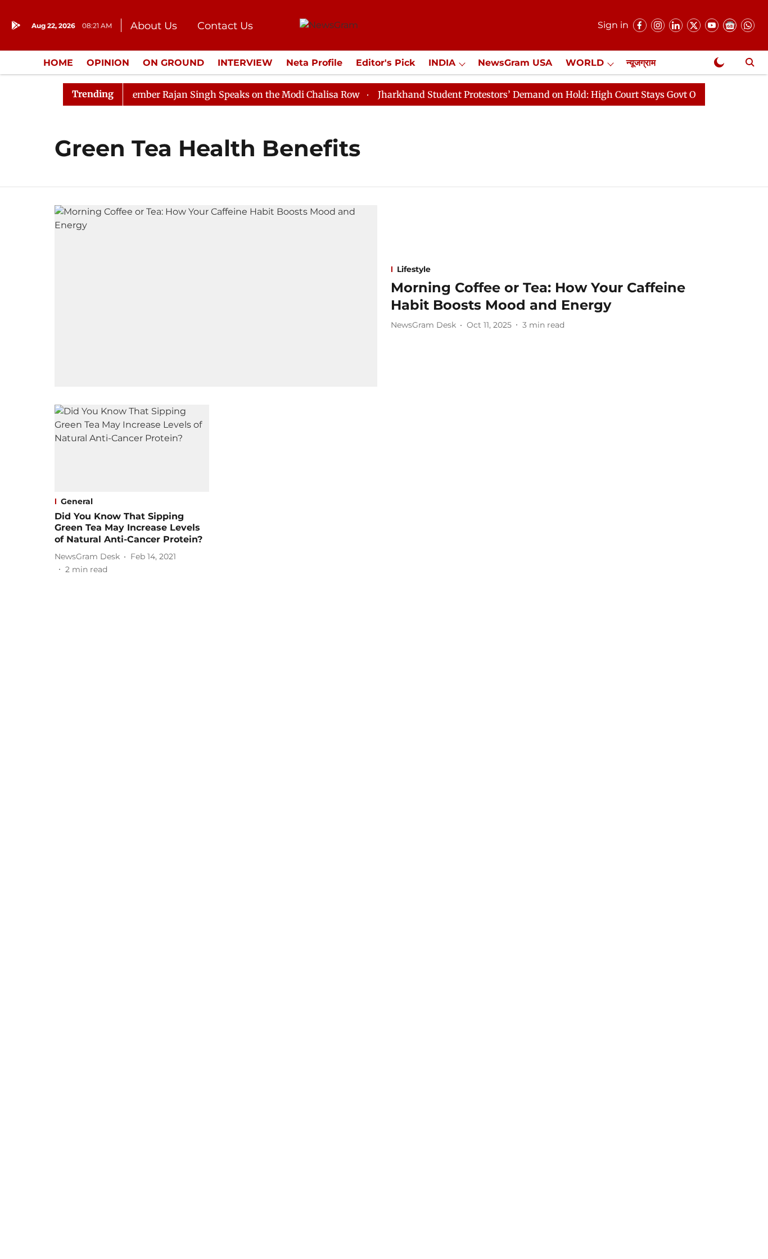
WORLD (585, 62)
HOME (58, 62)
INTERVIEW (245, 62)
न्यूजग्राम (641, 62)
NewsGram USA (515, 62)
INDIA (441, 62)
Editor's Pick (385, 62)
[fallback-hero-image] (216, 296)
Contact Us (225, 26)
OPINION (108, 62)
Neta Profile (314, 62)
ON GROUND (173, 62)
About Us (153, 26)
